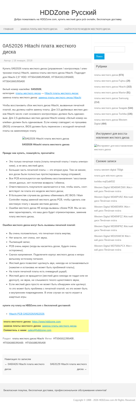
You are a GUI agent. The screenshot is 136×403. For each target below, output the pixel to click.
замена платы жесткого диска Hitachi (59, 97)
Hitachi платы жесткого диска (61, 93)
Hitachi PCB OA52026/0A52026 (26, 313)
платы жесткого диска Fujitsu (110, 80)
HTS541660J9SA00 (13, 342)
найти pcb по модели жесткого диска (87, 29)
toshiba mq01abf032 (104, 181)
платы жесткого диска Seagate (110, 108)
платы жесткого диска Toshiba (110, 114)
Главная (8, 29)
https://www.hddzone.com (46, 321)
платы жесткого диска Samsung (111, 98)
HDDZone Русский (68, 12)
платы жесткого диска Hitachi (28, 338)
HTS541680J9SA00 (35, 342)
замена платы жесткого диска (39, 29)
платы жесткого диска (28, 93)
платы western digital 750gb (108, 169)
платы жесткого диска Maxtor (110, 92)
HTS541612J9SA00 (63, 338)
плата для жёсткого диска (108, 175)
